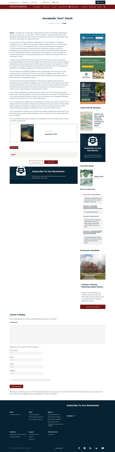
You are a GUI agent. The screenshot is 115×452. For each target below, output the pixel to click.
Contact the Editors (15, 414)
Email (12, 364)
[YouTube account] (103, 448)
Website (12, 370)
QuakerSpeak (74, 6)
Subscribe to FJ (14, 2)
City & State (14, 350)
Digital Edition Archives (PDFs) (18, 434)
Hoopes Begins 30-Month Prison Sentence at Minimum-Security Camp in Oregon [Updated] (92, 232)
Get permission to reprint (35, 419)
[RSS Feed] (90, 448)
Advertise (25, 2)
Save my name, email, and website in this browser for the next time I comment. (31, 379)
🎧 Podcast (83, 6)
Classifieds (34, 2)
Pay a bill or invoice (34, 434)
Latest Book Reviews (90, 108)
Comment (14, 322)
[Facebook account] (79, 448)
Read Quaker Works (53, 421)
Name (12, 357)
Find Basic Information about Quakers (55, 424)
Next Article (51, 162)
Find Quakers (37, 6)
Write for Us (46, 6)
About (99, 6)
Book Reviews (63, 6)
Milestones (14, 147)
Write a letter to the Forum (36, 417)
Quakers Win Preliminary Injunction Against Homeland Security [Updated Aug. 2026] (92, 207)
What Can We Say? (96, 194)
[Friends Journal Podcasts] (84, 448)
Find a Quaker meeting (54, 417)
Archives (54, 6)
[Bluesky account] (96, 448)
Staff (64, 23)
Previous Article (36, 162)
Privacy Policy (59, 448)
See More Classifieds (93, 307)
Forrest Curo (86, 216)
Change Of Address (15, 436)
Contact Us (32, 439)
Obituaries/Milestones (54, 414)
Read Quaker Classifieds (54, 419)
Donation (70, 416)
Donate (101, 2)
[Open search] (104, 7)
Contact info (51, 434)
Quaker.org (92, 6)
